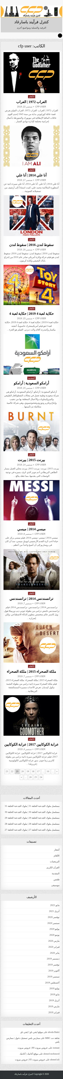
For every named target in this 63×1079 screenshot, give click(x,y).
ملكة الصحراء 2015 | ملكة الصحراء (31, 671)
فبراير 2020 (53, 947)
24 (41, 777)
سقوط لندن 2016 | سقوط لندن (31, 245)
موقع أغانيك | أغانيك (29, 1053)
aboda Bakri (53, 1032)
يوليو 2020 (54, 929)
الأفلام (31, 96)
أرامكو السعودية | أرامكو (31, 383)
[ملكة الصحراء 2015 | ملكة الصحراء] (32, 642)
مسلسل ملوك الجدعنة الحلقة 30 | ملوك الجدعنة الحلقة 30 (32, 812)
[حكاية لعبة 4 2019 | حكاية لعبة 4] (32, 285)
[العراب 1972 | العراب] (32, 72)
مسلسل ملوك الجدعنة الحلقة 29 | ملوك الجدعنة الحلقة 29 (32, 818)
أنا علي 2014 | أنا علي (31, 175)
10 (48, 771)
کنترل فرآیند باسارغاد (31, 22)
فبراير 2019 (53, 1012)
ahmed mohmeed (51, 1053)
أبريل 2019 (54, 1000)
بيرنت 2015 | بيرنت (31, 460)
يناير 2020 (54, 953)
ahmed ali (54, 1059)
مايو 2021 (54, 905)
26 (30, 777)
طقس (56, 879)
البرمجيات (54, 861)
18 (33, 771)
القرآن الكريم (53, 867)
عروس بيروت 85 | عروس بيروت (30, 1059)
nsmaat (56, 1047)
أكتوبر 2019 (53, 970)
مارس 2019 (53, 1006)
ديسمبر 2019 (53, 958)
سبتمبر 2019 (53, 976)
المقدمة (31, 378)
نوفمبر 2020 (53, 917)
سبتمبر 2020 (53, 923)
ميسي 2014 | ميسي (31, 529)
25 (35, 777)
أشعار (56, 849)
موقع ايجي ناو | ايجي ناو (32, 1032)
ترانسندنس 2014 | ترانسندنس (31, 599)
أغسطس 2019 (52, 982)
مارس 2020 (53, 941)
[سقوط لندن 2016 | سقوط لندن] (32, 215)
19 (28, 771)
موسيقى (55, 885)
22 (12, 771)
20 (22, 771)
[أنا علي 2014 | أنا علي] (32, 146)
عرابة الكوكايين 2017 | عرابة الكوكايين (31, 744)
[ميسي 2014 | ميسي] (32, 500)
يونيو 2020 (54, 935)
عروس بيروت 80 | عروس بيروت (33, 1047)
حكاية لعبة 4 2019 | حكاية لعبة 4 (31, 313)
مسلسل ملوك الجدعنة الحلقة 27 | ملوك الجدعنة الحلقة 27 (32, 829)
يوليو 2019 (54, 988)
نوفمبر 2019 (53, 964)
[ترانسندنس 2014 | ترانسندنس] (32, 569)
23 (7, 771)
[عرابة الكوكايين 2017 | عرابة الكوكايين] (32, 715)
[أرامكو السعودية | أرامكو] (32, 354)
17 (38, 771)
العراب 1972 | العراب (31, 102)
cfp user (40, 107)
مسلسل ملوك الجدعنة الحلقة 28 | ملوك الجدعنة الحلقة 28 (32, 823)
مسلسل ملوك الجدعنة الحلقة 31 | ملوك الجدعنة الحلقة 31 (32, 806)
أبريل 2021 (54, 911)
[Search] (60, 35)
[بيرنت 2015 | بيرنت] (32, 431)
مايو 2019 (54, 994)
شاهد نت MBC (52, 1038)
